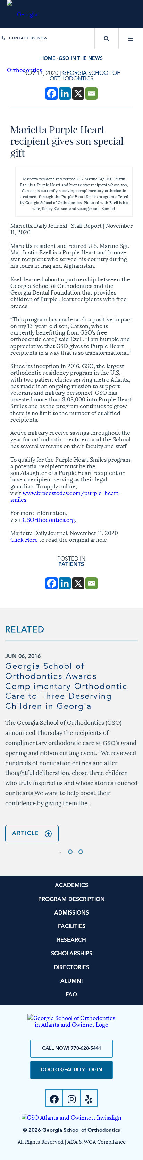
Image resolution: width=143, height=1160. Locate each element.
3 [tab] (80, 851)
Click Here (24, 539)
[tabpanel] (71, 747)
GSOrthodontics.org (49, 519)
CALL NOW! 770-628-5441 (71, 1048)
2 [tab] (70, 851)
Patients (71, 564)
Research (71, 940)
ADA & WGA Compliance (96, 1141)
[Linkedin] (65, 93)
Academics (71, 885)
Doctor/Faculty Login (71, 1069)
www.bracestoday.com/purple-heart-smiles (65, 495)
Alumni (71, 981)
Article (25, 834)
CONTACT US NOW (28, 38)
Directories (71, 968)
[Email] (91, 93)
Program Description (71, 899)
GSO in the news (81, 58)
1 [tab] (60, 851)
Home (48, 58)
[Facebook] (51, 93)
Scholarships (71, 954)
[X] (78, 93)
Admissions (71, 913)
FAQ (71, 995)
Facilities (71, 927)
